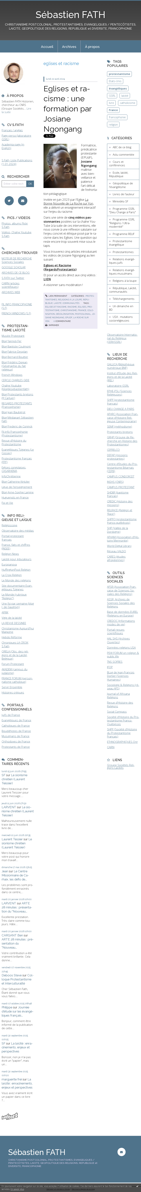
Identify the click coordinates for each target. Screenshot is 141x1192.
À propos (92, 47)
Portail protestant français (13, 537)
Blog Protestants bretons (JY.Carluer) (17, 396)
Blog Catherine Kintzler (16, 481)
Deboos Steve (12, 975)
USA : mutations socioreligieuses (121, 318)
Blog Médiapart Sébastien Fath (18, 419)
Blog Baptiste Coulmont (16, 346)
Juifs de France (11, 715)
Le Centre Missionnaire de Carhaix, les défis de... (15, 875)
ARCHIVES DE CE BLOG (16, 272)
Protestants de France (16, 747)
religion (113, 124)
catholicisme (127, 103)
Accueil (47, 47)
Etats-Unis (115, 81)
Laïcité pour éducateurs (16, 559)
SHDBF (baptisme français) (118, 494)
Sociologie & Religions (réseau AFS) (123, 686)
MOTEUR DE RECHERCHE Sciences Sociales (17, 260)
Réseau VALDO (116, 551)
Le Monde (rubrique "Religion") (14, 596)
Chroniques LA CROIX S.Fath (15, 644)
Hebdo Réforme (12, 637)
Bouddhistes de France (16, 731)
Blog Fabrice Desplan (15, 351)
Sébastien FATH (70, 14)
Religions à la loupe (70, 299)
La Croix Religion (12, 575)
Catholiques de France (16, 725)
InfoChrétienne (11, 476)
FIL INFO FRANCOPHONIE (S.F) (17, 306)
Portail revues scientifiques (115, 631)
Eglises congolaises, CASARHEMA (14, 469)
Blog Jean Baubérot (13, 412)
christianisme (69, 310)
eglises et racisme (55, 307)
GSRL (112, 95)
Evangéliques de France (16, 720)
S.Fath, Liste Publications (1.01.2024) (17, 162)
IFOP (110, 667)
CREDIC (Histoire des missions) (120, 503)
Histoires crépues (13, 692)
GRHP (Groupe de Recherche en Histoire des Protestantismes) (122, 440)
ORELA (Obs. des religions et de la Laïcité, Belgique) (15, 654)
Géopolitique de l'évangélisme (121, 185)
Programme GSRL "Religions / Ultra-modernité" (122, 222)
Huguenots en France (15, 497)
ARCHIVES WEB (11, 292)
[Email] (22, 201)
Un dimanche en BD (121, 308)
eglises (82, 307)
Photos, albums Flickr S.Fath (15, 225)
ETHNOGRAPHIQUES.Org (122, 742)
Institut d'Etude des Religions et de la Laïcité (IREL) (122, 376)
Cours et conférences (117, 163)
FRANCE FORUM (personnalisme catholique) (17, 680)
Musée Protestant (13, 336)
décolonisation (65, 314)
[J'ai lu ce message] (137, 1186)
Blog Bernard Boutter (15, 357)
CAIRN (110, 747)
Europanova (9, 564)
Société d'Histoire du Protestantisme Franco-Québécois (123, 720)
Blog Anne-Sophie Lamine (18, 492)
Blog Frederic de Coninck (17, 426)
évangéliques (118, 88)
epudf (68, 317)
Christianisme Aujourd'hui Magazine (18, 630)
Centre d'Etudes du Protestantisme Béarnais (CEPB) (122, 467)
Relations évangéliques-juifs (122, 261)
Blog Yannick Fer (11, 341)
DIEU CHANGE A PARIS (120, 409)
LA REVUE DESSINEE (14, 623)
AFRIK (5, 612)
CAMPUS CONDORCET (120, 476)
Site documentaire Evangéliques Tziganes (17, 587)
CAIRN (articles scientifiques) (10, 285)
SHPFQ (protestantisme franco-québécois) (122, 521)
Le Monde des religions (16, 580)
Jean (5, 871)
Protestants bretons (120, 432)
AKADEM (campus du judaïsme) (14, 671)
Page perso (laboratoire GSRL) (16, 137)
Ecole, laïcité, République (118, 174)
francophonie (117, 117)
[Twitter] (9, 201)
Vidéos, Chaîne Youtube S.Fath (16, 234)
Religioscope (9, 525)
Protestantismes (123, 252)
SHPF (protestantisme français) (120, 401)
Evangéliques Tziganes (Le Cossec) (18, 451)
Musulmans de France (15, 736)
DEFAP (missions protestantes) (117, 457)
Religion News (10, 554)
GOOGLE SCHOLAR (14, 267)
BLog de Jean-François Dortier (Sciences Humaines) (120, 675)
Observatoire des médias (18, 530)
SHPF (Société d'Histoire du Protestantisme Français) (122, 732)
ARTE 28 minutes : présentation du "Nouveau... (17, 907)
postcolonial (83, 314)
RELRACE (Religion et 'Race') (119, 512)
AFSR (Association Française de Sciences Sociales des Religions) (121, 590)
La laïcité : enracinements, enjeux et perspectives (17, 1047)
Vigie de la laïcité (12, 617)
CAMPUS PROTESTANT (120, 487)
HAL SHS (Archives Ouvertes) (118, 640)
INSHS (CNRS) (115, 482)
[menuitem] (47, 46)
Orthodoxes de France (16, 741)
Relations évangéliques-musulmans (122, 271)
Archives (69, 47)
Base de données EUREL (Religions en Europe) (122, 613)
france (82, 310)
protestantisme (119, 74)
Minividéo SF (120, 201)
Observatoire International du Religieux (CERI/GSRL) (122, 338)
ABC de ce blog (122, 147)
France (113, 110)
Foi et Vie (7, 503)
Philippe (7, 1007)
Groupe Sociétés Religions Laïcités (120, 766)
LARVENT (9, 807)
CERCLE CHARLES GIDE (15, 380)
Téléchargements (123, 299)
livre (111, 103)
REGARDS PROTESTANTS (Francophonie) (17, 405)
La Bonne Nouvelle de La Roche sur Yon (68, 201)
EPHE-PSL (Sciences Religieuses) (119, 392)
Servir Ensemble (12, 687)
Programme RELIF (123, 234)
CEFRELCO (113, 450)
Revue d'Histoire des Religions (120, 704)
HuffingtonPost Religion (16, 569)
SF (3, 775)
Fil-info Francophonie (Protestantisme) (15, 433)
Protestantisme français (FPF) (17, 460)
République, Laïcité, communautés (123, 290)
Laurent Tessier (12, 839)
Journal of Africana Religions (118, 695)
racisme (72, 307)
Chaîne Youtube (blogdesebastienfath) (15, 387)
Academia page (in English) (13, 146)
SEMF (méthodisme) (119, 426)
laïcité (124, 95)
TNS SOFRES (114, 661)
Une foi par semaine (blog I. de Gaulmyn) (18, 605)
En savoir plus (17, 1189)
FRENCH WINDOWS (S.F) (16, 313)
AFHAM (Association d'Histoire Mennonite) (123, 539)
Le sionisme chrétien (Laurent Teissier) (14, 779)
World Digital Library (119, 546)
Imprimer (53, 325)
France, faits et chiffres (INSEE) (16, 546)
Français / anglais (12, 130)
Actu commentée (123, 154)
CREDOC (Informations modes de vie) (121, 622)
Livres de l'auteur (123, 194)
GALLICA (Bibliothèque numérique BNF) (120, 366)
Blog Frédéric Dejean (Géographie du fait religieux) (14, 365)
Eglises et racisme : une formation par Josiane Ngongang (68, 109)
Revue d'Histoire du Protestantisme (14, 442)
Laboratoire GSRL (118, 385)
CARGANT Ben (12, 935)
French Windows (12, 375)
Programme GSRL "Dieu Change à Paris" (122, 210)
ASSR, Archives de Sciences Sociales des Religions (121, 602)
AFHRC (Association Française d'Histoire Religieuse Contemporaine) (122, 417)
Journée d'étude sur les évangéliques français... (17, 1011)
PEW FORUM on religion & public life (123, 654)
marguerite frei (12, 1079)
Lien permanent (57, 296)
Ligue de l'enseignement (17, 487)
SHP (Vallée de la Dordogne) (117, 529)
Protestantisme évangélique (120, 243)
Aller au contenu (12, 3)
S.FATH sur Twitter (13, 278)
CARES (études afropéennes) (116, 558)
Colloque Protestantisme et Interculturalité (18, 979)
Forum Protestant (13, 664)
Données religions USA (121, 647)
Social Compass (117, 711)
